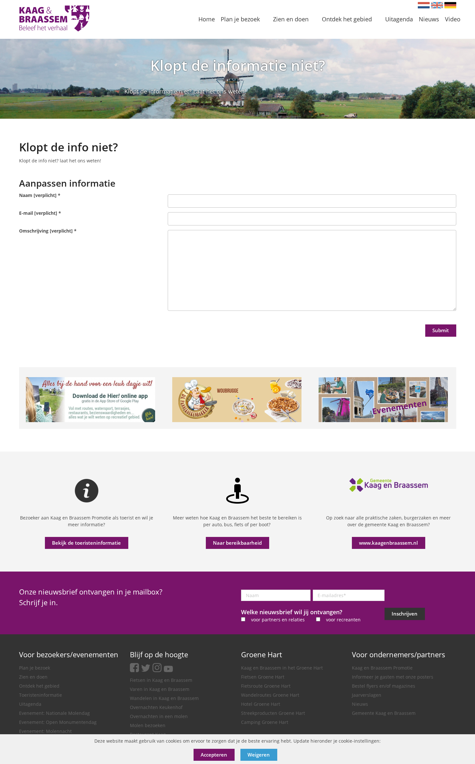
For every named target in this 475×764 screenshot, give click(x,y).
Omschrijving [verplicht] (48, 231)
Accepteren (214, 754)
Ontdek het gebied (39, 686)
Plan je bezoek (34, 668)
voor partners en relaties (278, 620)
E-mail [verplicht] (40, 213)
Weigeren (259, 754)
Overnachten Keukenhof (156, 707)
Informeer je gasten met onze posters (392, 677)
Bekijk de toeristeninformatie (86, 543)
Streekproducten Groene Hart (273, 713)
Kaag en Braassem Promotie (382, 668)
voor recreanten (343, 620)
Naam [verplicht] (39, 195)
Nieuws (360, 704)
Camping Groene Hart (264, 722)
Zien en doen (33, 677)
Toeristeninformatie (40, 695)
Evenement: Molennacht (45, 731)
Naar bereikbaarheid (237, 543)
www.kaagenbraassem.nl (388, 543)
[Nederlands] (424, 5)
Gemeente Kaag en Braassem (384, 713)
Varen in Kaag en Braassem (159, 689)
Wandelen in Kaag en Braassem (164, 698)
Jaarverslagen (366, 695)
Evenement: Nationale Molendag (54, 713)
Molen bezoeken (147, 725)
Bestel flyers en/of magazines (383, 686)
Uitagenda (30, 704)
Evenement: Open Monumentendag (58, 722)
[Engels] (437, 5)
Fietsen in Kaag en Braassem (161, 680)
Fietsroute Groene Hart (265, 686)
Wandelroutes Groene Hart (270, 695)
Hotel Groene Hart (260, 704)
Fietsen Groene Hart (262, 677)
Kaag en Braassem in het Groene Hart (282, 668)
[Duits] (450, 5)
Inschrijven (404, 613)
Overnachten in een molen (159, 716)
